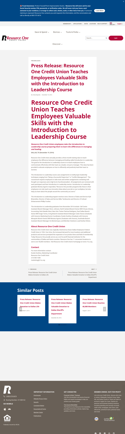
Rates (86, 23)
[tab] (59, 324)
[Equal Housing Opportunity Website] (7, 418)
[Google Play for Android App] (10, 409)
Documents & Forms (40, 409)
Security (36, 402)
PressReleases (35, 60)
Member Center (38, 412)
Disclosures (37, 395)
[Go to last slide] (20, 309)
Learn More (99, 11)
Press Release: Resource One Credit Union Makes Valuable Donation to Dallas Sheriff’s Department (82, 273)
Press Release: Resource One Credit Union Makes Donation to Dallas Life (42, 272)
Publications (37, 416)
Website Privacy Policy (40, 399)
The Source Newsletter (70, 405)
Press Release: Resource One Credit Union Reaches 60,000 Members (94, 303)
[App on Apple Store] (5, 409)
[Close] (123, 1)
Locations (92, 23)
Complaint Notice (39, 405)
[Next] (104, 309)
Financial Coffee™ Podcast (72, 395)
